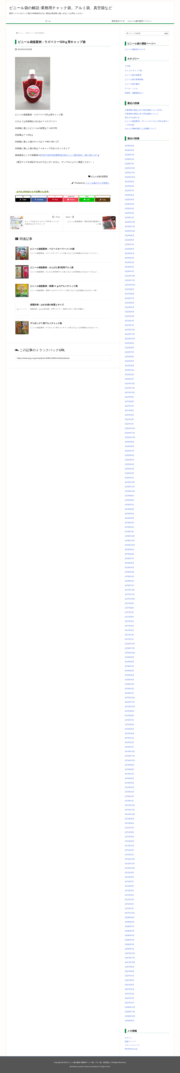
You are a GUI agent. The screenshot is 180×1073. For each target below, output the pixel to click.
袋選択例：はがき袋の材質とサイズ (47, 304)
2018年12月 (130, 536)
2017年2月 (129, 635)
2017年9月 (129, 603)
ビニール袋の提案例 (36, 33)
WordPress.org (131, 1049)
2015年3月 (129, 738)
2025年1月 (129, 217)
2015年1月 (129, 747)
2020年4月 (129, 464)
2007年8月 (129, 971)
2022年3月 (129, 370)
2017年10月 (130, 599)
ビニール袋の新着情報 (134, 79)
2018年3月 (129, 576)
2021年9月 (129, 397)
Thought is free (104, 1066)
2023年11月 (130, 280)
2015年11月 (130, 702)
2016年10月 (130, 653)
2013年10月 (130, 814)
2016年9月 (129, 657)
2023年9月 (129, 289)
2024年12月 (130, 222)
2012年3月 (129, 899)
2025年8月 (129, 186)
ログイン (128, 1038)
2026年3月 (129, 154)
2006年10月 (130, 1016)
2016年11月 (130, 648)
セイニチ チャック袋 (133, 70)
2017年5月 (129, 621)
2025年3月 (129, 208)
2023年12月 (130, 276)
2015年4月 (129, 733)
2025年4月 (129, 204)
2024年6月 (129, 249)
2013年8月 (129, 823)
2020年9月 (129, 442)
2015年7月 (129, 720)
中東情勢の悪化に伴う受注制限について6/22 (143, 110)
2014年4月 (129, 787)
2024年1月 (129, 271)
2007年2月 (129, 998)
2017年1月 (129, 639)
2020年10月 (130, 437)
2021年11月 (130, 388)
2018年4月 (129, 572)
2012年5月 (129, 890)
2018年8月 (129, 554)
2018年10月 (130, 545)
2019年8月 (129, 500)
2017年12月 (130, 590)
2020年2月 (129, 473)
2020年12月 (130, 428)
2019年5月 (129, 513)
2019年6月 (129, 509)
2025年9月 (129, 181)
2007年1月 (129, 1002)
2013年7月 (129, 827)
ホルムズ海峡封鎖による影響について (140, 128)
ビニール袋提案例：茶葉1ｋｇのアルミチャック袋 (54, 286)
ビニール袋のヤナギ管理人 (97, 183)
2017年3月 (129, 630)
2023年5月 (129, 307)
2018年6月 (129, 563)
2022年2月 (129, 374)
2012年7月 (129, 881)
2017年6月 (129, 617)
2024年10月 (130, 231)
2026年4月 (129, 150)
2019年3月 (129, 522)
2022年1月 (129, 379)
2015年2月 (129, 742)
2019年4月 (129, 518)
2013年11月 (130, 810)
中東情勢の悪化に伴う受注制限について (141, 114)
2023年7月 (129, 298)
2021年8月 (129, 401)
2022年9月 (129, 343)
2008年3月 (129, 940)
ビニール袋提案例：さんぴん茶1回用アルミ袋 (51, 267)
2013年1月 (129, 854)
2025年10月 (130, 177)
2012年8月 (129, 877)
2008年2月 (129, 944)
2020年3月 (129, 469)
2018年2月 (129, 581)
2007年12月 (130, 953)
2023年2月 (129, 320)
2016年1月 (129, 693)
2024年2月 (129, 267)
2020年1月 (129, 478)
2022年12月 (130, 329)
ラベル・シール (131, 88)
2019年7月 (129, 504)
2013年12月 (130, 805)
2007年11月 (130, 958)
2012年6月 (129, 886)
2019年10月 (130, 491)
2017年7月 (129, 612)
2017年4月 (129, 626)
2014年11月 (130, 756)
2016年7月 (129, 666)
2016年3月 (129, 684)
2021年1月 (129, 424)
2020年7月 (129, 451)
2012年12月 (130, 859)
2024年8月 (129, 240)
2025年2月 (129, 213)
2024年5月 (129, 253)
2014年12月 (130, 751)
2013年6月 (129, 832)
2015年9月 (129, 711)
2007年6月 (129, 980)
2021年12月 (130, 383)
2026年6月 (129, 146)
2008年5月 (129, 931)
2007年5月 (129, 985)
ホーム (20, 33)
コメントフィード (132, 1045)
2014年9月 (129, 765)
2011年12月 (130, 913)
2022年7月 (129, 352)
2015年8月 (129, 715)
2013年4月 (129, 841)
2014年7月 (129, 774)
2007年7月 (129, 976)
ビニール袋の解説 (132, 84)
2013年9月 (129, 819)
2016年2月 (129, 688)
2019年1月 (129, 531)
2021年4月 (129, 415)
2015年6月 (129, 724)
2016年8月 (129, 661)
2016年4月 (129, 679)
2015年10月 (130, 706)
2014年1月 (129, 801)
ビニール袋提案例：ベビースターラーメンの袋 (52, 248)
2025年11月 (130, 172)
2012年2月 (129, 904)
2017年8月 (129, 608)
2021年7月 (129, 406)
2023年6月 (129, 303)
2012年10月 (130, 868)
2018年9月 (129, 549)
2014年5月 (129, 783)
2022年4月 (129, 365)
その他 (127, 66)
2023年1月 (129, 325)
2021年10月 (130, 392)
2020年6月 (129, 455)
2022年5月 (129, 361)
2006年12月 (130, 1007)
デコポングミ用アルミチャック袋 (46, 323)
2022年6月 (129, 356)
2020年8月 (129, 446)
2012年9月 (129, 872)
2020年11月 (130, 433)
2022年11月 (130, 334)
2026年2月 (129, 159)
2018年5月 (129, 567)
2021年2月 (129, 419)
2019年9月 (129, 495)
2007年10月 (130, 962)
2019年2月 (129, 527)
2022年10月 (130, 338)
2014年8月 (129, 769)
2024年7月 (129, 244)
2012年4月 (129, 895)
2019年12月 (130, 482)
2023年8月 (129, 294)
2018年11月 (130, 540)
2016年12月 (130, 644)
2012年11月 (130, 863)
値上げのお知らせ (132, 117)
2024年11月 (130, 226)
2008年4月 (129, 935)
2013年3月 (129, 845)
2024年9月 (129, 235)
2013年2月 (129, 850)
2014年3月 (129, 792)
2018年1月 (129, 585)
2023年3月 (129, 316)
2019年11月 (130, 486)
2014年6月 (129, 778)
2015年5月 (129, 729)
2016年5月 (129, 675)
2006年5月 (129, 1020)
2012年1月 (129, 908)
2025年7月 (129, 190)
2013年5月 (129, 836)
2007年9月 (129, 967)
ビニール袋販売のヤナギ (135, 49)
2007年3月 (129, 994)
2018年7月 (129, 558)
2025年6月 (129, 195)
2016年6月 (129, 670)
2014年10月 (130, 760)
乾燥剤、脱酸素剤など (134, 93)
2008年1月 (129, 949)
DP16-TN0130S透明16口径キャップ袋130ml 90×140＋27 (68, 155)
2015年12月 (130, 697)
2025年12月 (130, 168)
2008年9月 (129, 917)
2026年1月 (129, 163)
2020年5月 (129, 460)
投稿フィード (130, 1041)
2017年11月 (130, 594)
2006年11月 (130, 1011)
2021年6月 (129, 410)
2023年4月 (129, 312)
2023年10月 (130, 285)
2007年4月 (129, 989)
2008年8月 (129, 922)
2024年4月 (129, 258)
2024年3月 (129, 262)
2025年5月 (129, 199)
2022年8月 (129, 347)
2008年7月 (129, 926)
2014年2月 (129, 796)
